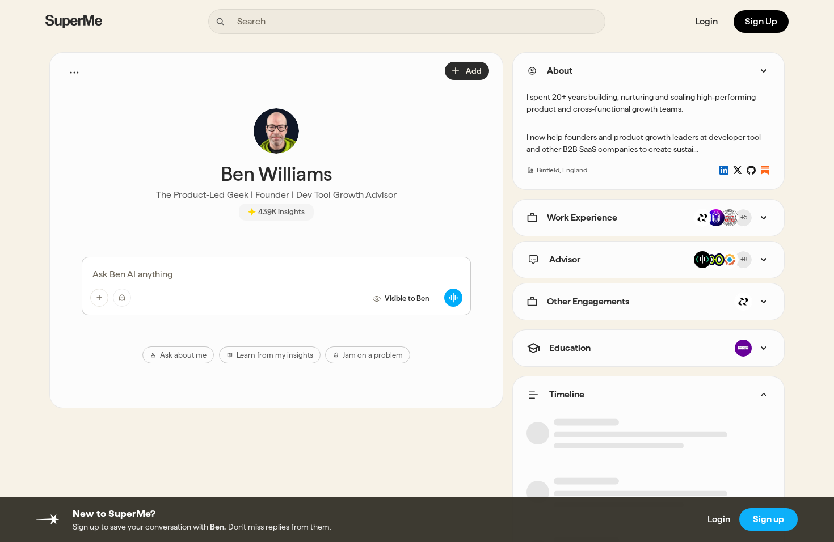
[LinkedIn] (724, 170)
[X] (737, 170)
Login (706, 21)
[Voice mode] (453, 298)
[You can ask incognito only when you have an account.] (122, 298)
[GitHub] (751, 170)
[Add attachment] (99, 298)
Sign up (768, 519)
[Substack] (764, 170)
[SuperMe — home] (73, 21)
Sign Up (761, 21)
